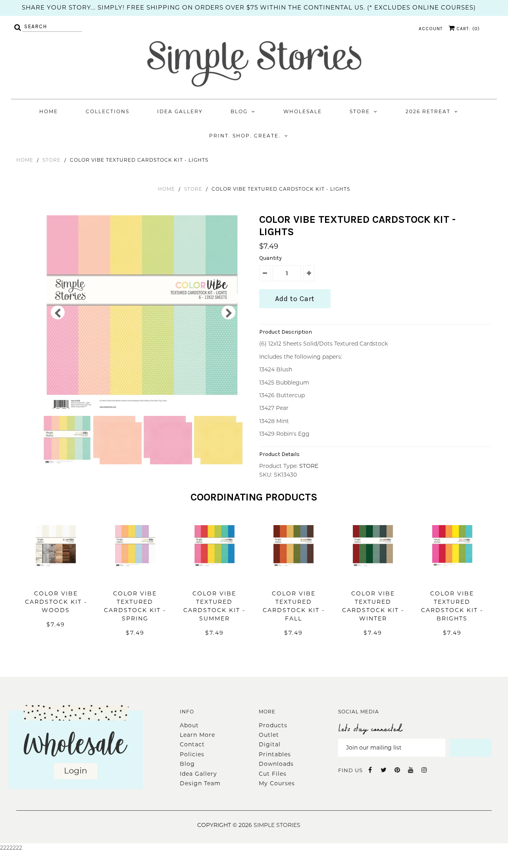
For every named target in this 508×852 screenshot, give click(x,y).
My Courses (277, 783)
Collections (107, 111)
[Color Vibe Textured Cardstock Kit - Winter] (373, 578)
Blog (239, 111)
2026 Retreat (428, 111)
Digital (270, 744)
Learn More (197, 734)
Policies (192, 754)
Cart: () (467, 28)
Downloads (276, 763)
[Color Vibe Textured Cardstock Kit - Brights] (452, 578)
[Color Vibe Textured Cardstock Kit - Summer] (214, 578)
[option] (143, 314)
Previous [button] (58, 312)
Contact (192, 744)
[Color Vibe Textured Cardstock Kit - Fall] (293, 578)
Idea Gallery (180, 111)
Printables (275, 754)
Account (431, 28)
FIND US (350, 770)
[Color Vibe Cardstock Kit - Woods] (55, 578)
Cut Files (273, 773)
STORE (51, 160)
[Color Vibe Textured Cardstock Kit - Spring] (135, 578)
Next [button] (228, 312)
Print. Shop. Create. (245, 136)
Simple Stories (277, 825)
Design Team (200, 783)
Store (360, 111)
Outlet (269, 734)
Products (273, 725)
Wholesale (302, 111)
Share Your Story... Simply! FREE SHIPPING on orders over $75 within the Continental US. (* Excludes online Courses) (249, 7)
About (189, 725)
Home (48, 111)
